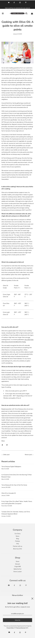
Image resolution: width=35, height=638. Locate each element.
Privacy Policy (10, 627)
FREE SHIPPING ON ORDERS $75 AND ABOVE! (17, 8)
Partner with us (17, 546)
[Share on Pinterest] (7, 444)
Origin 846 (17, 566)
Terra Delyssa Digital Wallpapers (11, 466)
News (17, 536)
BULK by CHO (17, 549)
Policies (17, 541)
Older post (6, 454)
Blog (17, 538)
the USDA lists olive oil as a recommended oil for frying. (17, 341)
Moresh (17, 564)
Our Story (18, 533)
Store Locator (17, 571)
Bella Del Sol (17, 569)
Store (17, 561)
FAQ (17, 544)
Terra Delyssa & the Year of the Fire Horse (14, 485)
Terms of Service (20, 627)
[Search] (26, 13)
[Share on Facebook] (2, 444)
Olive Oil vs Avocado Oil (8, 493)
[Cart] (32, 13)
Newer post (28, 454)
